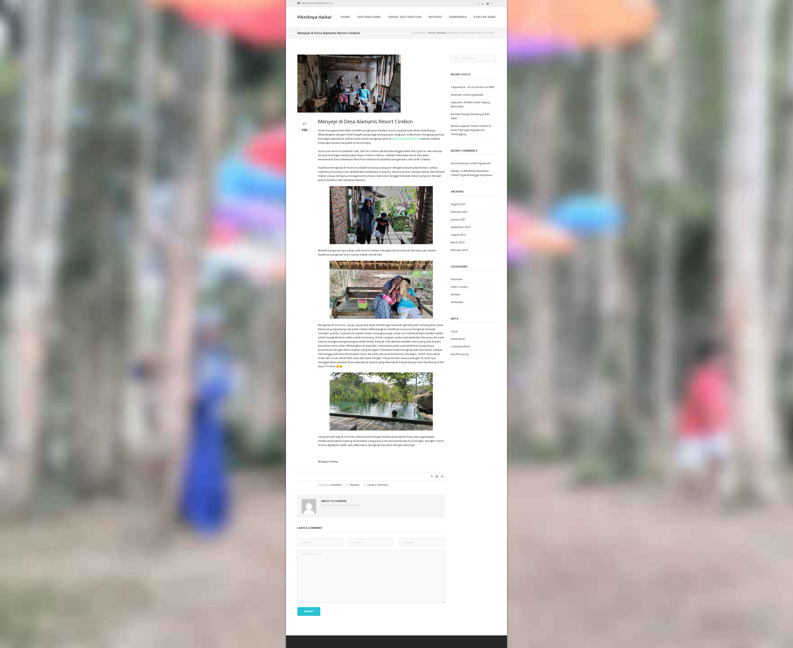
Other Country (459, 287)
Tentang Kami (369, 17)
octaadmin (336, 484)
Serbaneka (458, 17)
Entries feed (458, 339)
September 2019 (460, 227)
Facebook (476, 3)
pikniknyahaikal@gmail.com (317, 3)
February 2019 (459, 250)
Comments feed (460, 346)
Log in (454, 331)
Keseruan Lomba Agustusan (467, 94)
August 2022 (458, 204)
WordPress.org (460, 354)
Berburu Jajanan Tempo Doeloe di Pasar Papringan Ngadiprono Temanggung (471, 130)
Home (431, 32)
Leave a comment (377, 484)
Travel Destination (404, 17)
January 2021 (458, 219)
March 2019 (457, 242)
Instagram (487, 3)
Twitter (482, 3)
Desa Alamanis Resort (406, 138)
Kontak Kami (485, 17)
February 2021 (459, 212)
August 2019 (458, 235)
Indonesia (456, 279)
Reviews (435, 17)
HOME (345, 17)
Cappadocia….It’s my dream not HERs (472, 87)
